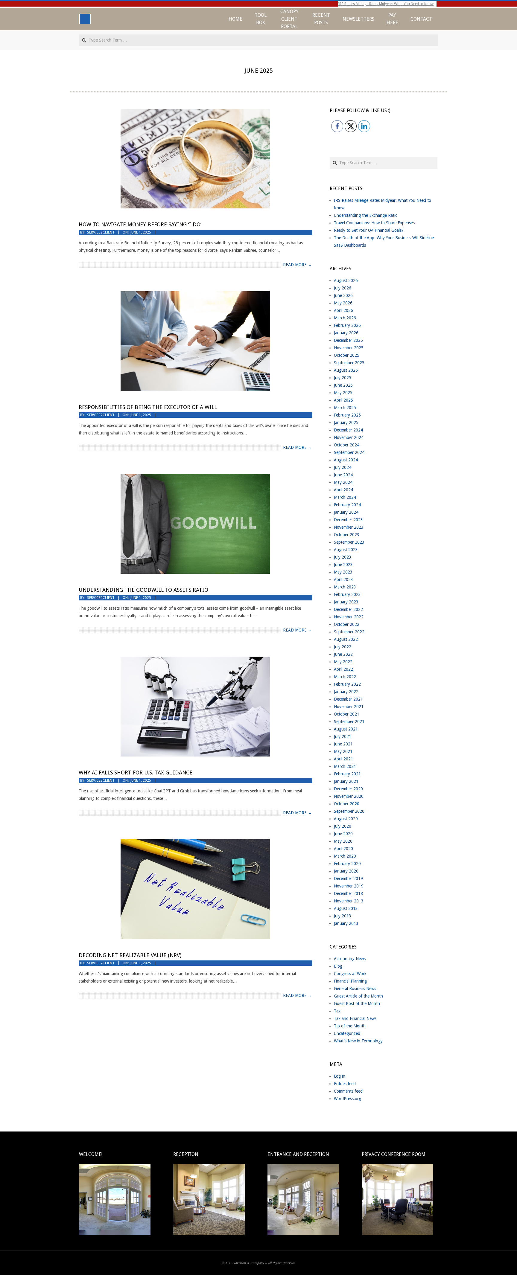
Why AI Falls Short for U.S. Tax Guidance (135, 772)
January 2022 (346, 691)
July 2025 (342, 377)
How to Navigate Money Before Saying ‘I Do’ (140, 224)
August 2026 (346, 280)
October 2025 (346, 355)
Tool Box (261, 18)
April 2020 (343, 848)
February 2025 (347, 415)
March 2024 (345, 497)
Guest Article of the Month (358, 996)
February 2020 (347, 863)
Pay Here (392, 18)
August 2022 (346, 639)
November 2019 (349, 886)
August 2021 (346, 729)
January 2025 (346, 422)
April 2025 (343, 400)
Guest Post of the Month (357, 1003)
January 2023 (346, 602)
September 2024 (349, 452)
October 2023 (346, 534)
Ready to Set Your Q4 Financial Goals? (369, 230)
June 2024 (343, 474)
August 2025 (346, 370)
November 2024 (349, 437)
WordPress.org (347, 1098)
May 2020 (343, 841)
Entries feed (345, 1083)
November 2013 (349, 901)
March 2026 (345, 317)
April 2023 (343, 579)
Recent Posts (321, 18)
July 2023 (342, 557)
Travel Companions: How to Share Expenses (374, 222)
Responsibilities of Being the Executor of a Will (148, 407)
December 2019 (348, 878)
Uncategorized (347, 1033)
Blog (338, 966)
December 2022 (348, 609)
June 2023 (343, 564)
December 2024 (348, 430)
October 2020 (346, 803)
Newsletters (358, 19)
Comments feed (348, 1091)
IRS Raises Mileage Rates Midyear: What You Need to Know (386, 4)
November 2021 (349, 706)
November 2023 (349, 527)
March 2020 (345, 856)
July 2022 (342, 646)
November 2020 (349, 796)
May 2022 (343, 661)
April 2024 (343, 489)
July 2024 (342, 467)
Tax (337, 1011)
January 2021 (346, 781)
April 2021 (343, 759)
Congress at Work (350, 973)
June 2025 (343, 385)
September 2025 (349, 362)
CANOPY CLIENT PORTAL (289, 19)
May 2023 (343, 572)
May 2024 (343, 482)
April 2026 (343, 310)
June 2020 (343, 833)
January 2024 (346, 512)
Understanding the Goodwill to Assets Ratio (143, 590)
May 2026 (343, 303)
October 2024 (346, 445)
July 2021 (342, 736)
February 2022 (347, 684)
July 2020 (342, 826)
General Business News (355, 988)
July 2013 (342, 915)
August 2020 (346, 818)
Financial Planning (350, 981)
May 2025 (343, 392)
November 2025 (349, 347)
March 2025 (345, 407)
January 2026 (346, 332)
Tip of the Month (350, 1026)
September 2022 (349, 631)
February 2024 (347, 504)
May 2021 (343, 751)
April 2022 (343, 669)
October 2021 (346, 714)
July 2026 (342, 288)
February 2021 (347, 773)
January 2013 (346, 923)
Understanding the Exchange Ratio (366, 215)
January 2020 (346, 871)
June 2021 (343, 744)
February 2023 (347, 594)
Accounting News (350, 958)
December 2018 (348, 893)
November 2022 (349, 616)
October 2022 (346, 624)
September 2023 (349, 542)
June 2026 (343, 295)
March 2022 (345, 676)
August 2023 (346, 549)
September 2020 (349, 811)
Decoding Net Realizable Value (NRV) (130, 955)
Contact (421, 19)
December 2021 (348, 699)
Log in (339, 1076)
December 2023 (348, 519)
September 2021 (349, 721)
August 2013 (346, 908)
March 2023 (345, 587)
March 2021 (345, 766)
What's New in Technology (358, 1040)
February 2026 (347, 325)
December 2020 (348, 788)
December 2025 (348, 340)
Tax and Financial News (355, 1018)
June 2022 (343, 654)
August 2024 (346, 459)
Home (235, 19)
